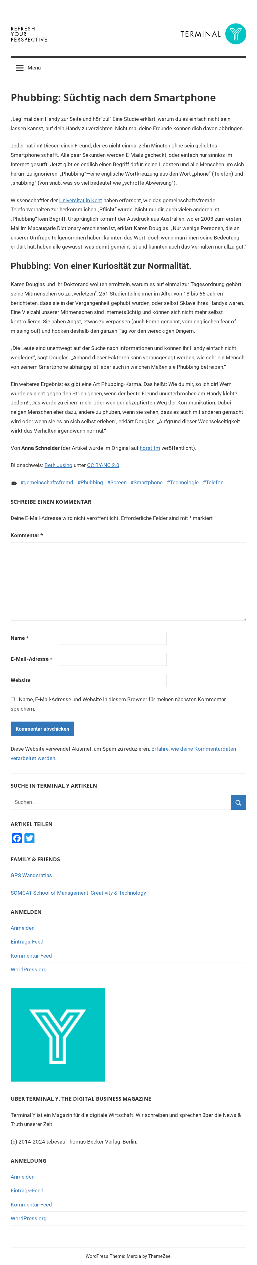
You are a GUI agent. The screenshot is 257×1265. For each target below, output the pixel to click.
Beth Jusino (58, 465)
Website (20, 680)
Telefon (214, 482)
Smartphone (148, 482)
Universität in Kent (80, 200)
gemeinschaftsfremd (48, 482)
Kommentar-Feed (31, 956)
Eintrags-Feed (27, 941)
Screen (118, 482)
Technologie (184, 482)
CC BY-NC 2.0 (103, 465)
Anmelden (22, 928)
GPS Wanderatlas (31, 875)
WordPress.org (29, 969)
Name (20, 638)
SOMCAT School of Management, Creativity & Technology (78, 893)
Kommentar (27, 535)
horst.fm (150, 448)
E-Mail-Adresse (31, 659)
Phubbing (92, 482)
